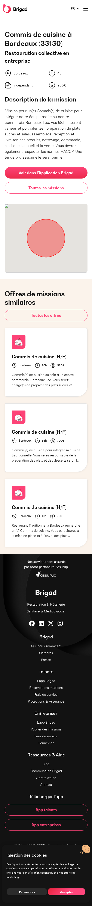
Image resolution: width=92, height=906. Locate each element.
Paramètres (27, 892)
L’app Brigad (46, 681)
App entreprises (46, 825)
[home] (15, 8)
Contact (46, 785)
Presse (46, 660)
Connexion (46, 743)
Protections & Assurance (46, 701)
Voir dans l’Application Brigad (46, 173)
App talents (46, 810)
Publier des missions (46, 729)
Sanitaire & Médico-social (46, 611)
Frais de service (46, 694)
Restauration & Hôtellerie (46, 604)
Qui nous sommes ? (46, 646)
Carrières (46, 653)
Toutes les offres (46, 315)
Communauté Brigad (46, 771)
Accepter (66, 892)
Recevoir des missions (46, 688)
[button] (73, 9)
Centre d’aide (46, 778)
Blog (46, 764)
